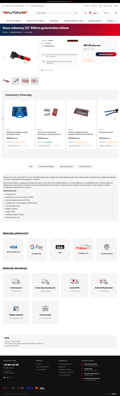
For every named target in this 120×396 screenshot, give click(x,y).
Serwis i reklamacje (64, 375)
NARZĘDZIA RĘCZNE (94, 21)
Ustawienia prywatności (66, 372)
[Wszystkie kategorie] (116, 13)
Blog (110, 6)
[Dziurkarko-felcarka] (112, 113)
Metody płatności (66, 167)
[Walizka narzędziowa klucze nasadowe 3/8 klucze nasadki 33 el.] (81, 113)
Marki (100, 6)
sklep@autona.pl (36, 6)
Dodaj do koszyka (106, 54)
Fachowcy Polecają (46, 167)
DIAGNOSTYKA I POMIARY (35, 21)
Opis (30, 167)
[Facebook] (11, 378)
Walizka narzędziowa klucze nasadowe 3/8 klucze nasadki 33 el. (80, 133)
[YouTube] (4, 378)
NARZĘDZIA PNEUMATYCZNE (73, 21)
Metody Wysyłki (85, 167)
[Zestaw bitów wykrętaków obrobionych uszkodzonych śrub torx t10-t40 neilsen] (50, 113)
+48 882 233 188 (11, 365)
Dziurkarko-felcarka (106, 132)
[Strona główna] (15, 13)
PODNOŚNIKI (54, 21)
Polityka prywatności (65, 369)
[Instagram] (8, 378)
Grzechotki (28, 32)
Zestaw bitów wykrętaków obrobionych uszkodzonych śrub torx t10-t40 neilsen (49, 134)
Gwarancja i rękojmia (65, 364)
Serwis (105, 6)
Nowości (86, 6)
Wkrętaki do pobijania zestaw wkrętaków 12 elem (17, 133)
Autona (5, 32)
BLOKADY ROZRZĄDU (14, 21)
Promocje (94, 6)
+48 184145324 (14, 6)
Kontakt (115, 6)
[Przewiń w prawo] (116, 20)
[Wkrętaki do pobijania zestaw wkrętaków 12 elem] (20, 113)
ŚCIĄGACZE (111, 21)
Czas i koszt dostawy (42, 367)
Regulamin (62, 367)
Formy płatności (41, 369)
